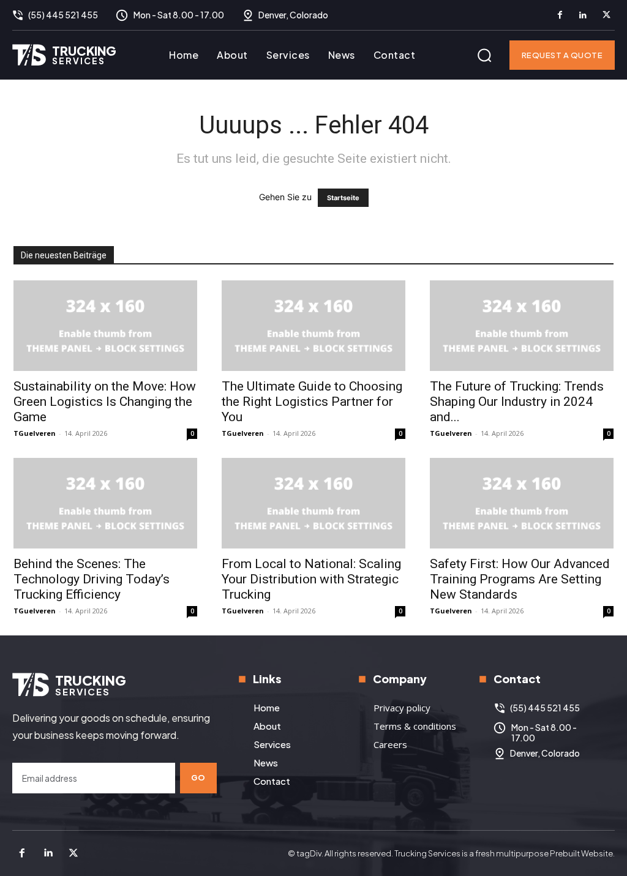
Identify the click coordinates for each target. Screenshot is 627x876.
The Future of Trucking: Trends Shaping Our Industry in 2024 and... (517, 401)
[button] (484, 55)
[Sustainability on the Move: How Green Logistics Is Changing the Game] (105, 325)
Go (198, 777)
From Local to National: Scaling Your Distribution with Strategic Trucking (311, 579)
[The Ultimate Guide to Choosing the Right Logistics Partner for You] (313, 325)
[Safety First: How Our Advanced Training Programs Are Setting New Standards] (522, 503)
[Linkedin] (582, 15)
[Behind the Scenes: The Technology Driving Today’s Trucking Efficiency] (105, 503)
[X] (606, 15)
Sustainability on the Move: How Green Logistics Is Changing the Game (104, 401)
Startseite (343, 197)
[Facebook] (559, 15)
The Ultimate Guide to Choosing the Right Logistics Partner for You (312, 401)
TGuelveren (34, 433)
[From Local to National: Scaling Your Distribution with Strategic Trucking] (313, 503)
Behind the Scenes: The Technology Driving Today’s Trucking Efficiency (91, 579)
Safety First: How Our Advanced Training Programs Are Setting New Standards (520, 579)
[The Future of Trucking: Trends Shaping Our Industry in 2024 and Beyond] (522, 325)
